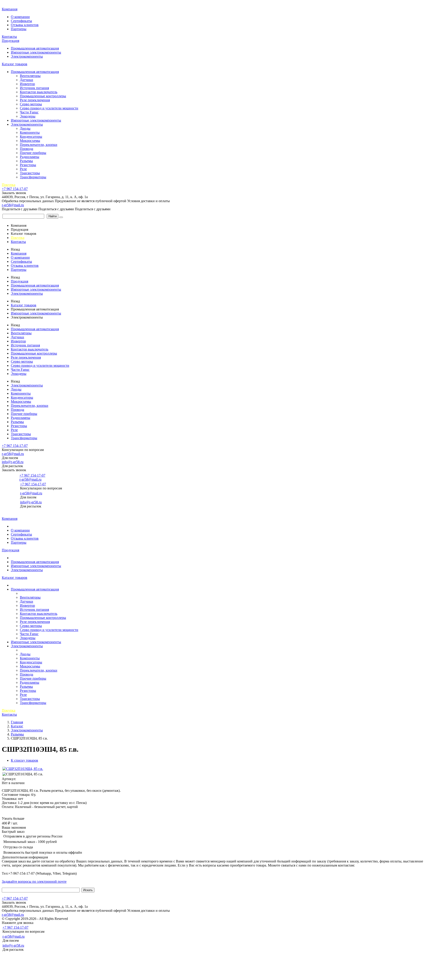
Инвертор (27, 84)
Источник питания (34, 88)
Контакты (9, 36)
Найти (52, 216)
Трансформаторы (33, 177)
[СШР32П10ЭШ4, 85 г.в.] (22, 769)
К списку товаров (24, 760)
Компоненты (30, 132)
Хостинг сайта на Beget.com (90, 919)
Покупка (8, 185)
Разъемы (26, 161)
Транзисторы (30, 173)
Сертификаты (21, 21)
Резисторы (28, 165)
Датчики (26, 80)
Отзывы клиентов (25, 25)
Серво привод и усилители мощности (49, 108)
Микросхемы (30, 141)
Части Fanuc (29, 112)
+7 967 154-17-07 (15, 189)
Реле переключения (35, 100)
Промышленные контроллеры (43, 96)
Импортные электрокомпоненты (36, 52)
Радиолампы (29, 157)
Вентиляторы (30, 76)
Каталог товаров (14, 64)
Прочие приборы (33, 153)
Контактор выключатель (38, 92)
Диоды (25, 128)
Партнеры (18, 29)
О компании (20, 17)
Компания (9, 9)
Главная (8, 4)
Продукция (10, 41)
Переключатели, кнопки (38, 145)
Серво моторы (31, 104)
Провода (26, 149)
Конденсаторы (31, 136)
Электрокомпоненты (27, 56)
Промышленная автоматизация (35, 48)
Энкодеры (27, 116)
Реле (23, 169)
